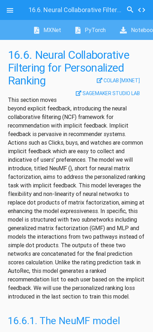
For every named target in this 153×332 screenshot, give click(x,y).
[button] (10, 10)
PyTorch (94, 29)
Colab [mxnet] (121, 80)
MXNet (51, 29)
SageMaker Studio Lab (110, 93)
